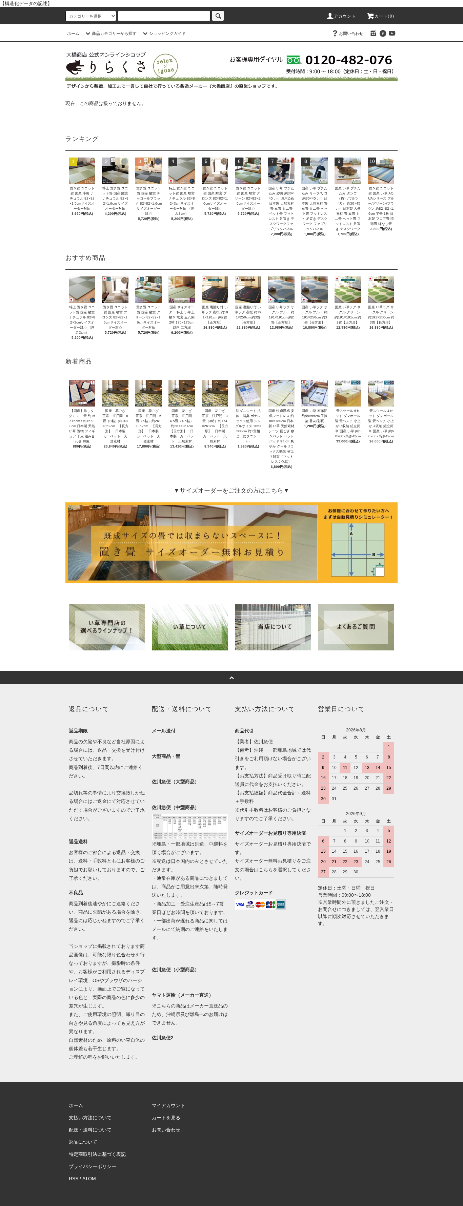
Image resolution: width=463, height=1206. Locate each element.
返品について (83, 1142)
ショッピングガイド (167, 33)
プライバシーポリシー (92, 1166)
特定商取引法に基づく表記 (97, 1154)
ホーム (73, 33)
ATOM (89, 1178)
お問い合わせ (351, 33)
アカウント (345, 16)
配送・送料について (90, 1129)
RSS (73, 1178)
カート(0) (384, 16)
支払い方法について (90, 1117)
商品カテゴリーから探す (114, 33)
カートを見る (166, 1117)
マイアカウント (168, 1105)
